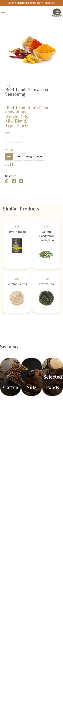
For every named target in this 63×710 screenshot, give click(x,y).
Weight (9, 150)
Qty (7, 133)
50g (9, 157)
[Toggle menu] (3, 12)
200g (29, 157)
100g (18, 157)
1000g (39, 157)
